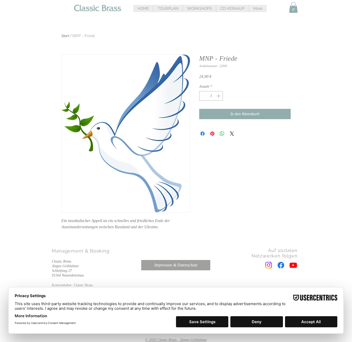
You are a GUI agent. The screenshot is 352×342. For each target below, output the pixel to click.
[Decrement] (203, 95)
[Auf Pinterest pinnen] (212, 134)
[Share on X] (232, 134)
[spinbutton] (211, 95)
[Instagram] (268, 265)
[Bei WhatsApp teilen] (222, 134)
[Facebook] (280, 265)
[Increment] (219, 95)
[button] (168, 8)
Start (65, 36)
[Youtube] (293, 265)
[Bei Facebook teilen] (202, 134)
